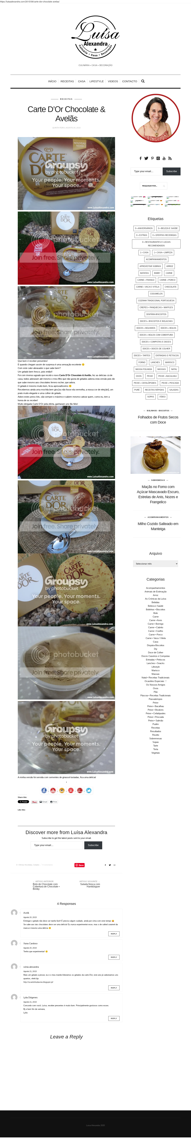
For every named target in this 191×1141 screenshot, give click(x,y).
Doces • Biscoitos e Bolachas (156, 321)
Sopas (150, 397)
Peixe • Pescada (170, 383)
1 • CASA (144, 252)
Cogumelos (156, 294)
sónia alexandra (31, 967)
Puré (137, 390)
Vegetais (155, 753)
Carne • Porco (167, 280)
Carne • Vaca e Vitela (147, 287)
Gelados (36, 865)
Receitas (67, 81)
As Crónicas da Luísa (155, 598)
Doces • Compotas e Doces (156, 342)
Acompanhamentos (156, 259)
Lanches (155, 362)
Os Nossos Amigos (155, 684)
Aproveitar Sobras (150, 266)
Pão (156, 692)
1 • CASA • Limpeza (163, 252)
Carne (169, 273)
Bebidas (156, 602)
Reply (114, 934)
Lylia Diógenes (30, 997)
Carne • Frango (145, 280)
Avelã (26, 913)
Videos (113, 81)
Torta (155, 749)
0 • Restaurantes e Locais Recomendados (156, 244)
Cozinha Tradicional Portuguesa (156, 300)
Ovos (139, 376)
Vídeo (162, 397)
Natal (174, 369)
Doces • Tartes (142, 355)
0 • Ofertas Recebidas (24, 865)
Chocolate (171, 287)
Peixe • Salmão (155, 720)
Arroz (169, 266)
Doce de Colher (155, 652)
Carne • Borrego (155, 624)
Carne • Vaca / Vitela (156, 638)
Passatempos (155, 699)
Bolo (155, 613)
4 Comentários (47, 865)
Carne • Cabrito (155, 627)
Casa (81, 81)
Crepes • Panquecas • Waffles (156, 307)
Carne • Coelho (155, 631)
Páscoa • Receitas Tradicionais (155, 695)
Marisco (169, 362)
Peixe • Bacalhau (167, 376)
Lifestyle (97, 81)
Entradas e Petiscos (167, 355)
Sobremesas (158, 480)
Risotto (155, 735)
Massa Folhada (143, 369)
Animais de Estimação (156, 591)
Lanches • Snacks (155, 663)
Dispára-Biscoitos (156, 314)
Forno (141, 362)
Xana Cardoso (30, 943)
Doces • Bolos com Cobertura (156, 335)
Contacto (129, 81)
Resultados (155, 731)
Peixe (150, 376)
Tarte (155, 745)
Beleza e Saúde (155, 606)
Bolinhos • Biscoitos (158, 411)
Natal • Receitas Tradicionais (156, 677)
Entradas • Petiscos (155, 659)
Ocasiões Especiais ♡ (156, 681)
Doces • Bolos (168, 328)
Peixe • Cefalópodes (145, 383)
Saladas (173, 390)
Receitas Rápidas (154, 390)
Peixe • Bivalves (156, 710)
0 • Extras (141, 235)
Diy (155, 649)
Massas (161, 369)
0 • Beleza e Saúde (168, 228)
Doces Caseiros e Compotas (155, 656)
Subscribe (93, 845)
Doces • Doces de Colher (156, 349)
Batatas (144, 273)
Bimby (157, 273)
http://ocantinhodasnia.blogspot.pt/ (38, 982)
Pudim (156, 724)
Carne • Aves (155, 620)
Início (52, 81)
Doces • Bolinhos (146, 328)
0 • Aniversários (144, 228)
